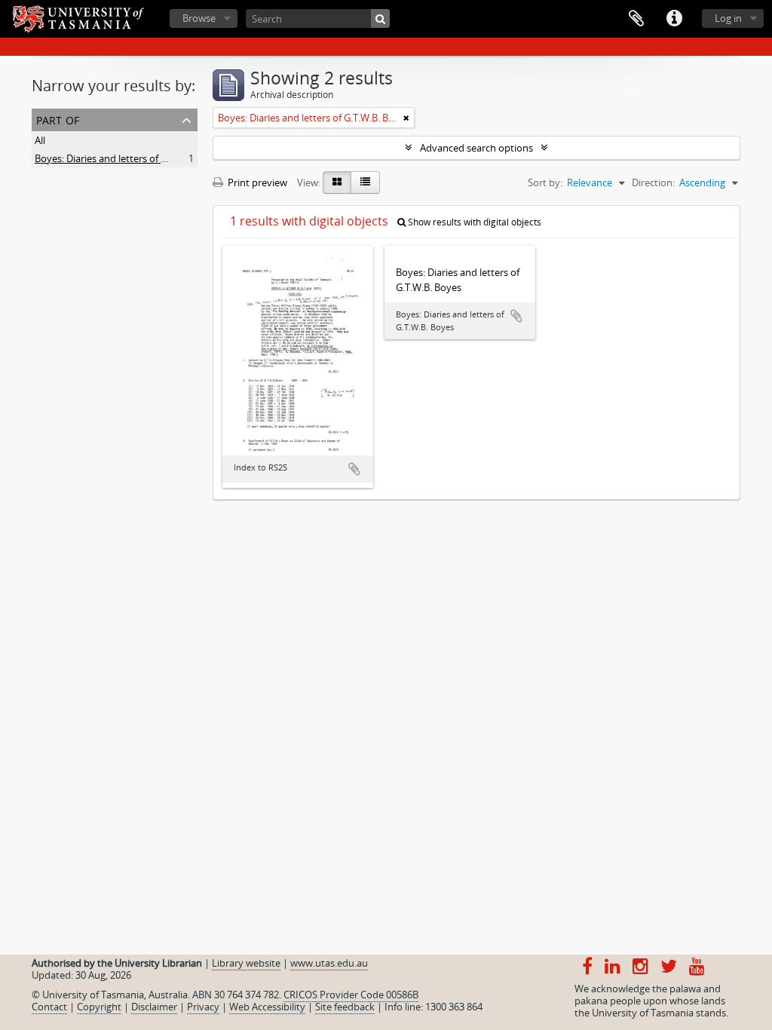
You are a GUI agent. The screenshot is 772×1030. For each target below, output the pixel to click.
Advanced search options (476, 148)
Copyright (99, 1006)
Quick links (674, 19)
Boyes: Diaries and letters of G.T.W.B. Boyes (130, 158)
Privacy (203, 1006)
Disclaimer (154, 1006)
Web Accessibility (267, 1006)
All (40, 140)
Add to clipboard (354, 469)
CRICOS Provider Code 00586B (350, 994)
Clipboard (636, 19)
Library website (246, 963)
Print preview (256, 182)
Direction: (653, 182)
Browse (199, 18)
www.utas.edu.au (329, 963)
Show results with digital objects (473, 222)
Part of (57, 119)
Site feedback (345, 1006)
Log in (728, 18)
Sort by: (545, 182)
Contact (49, 1006)
